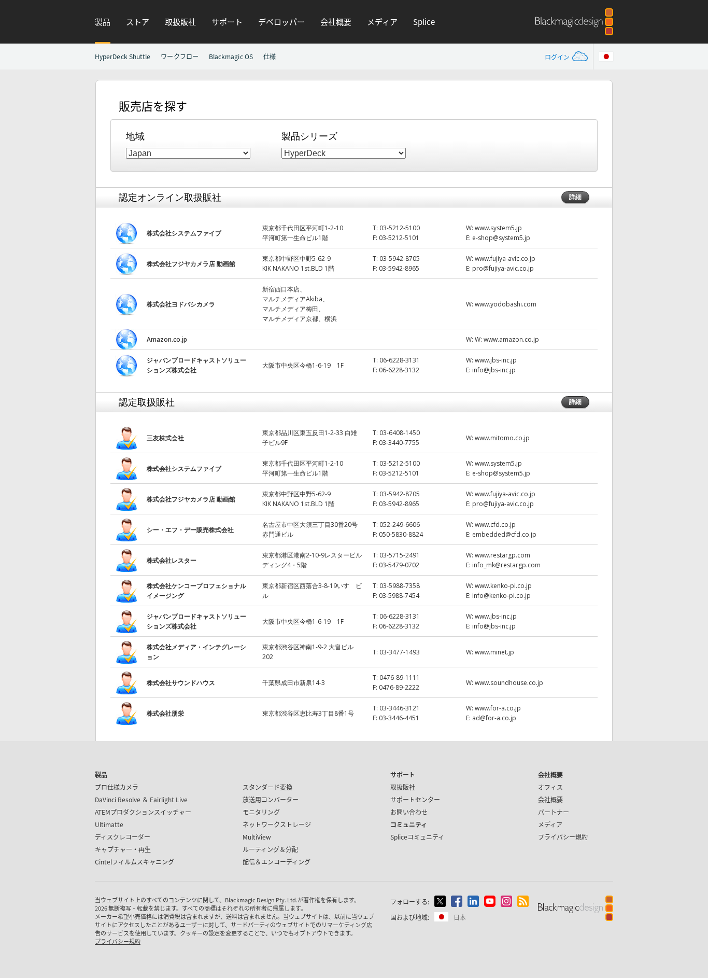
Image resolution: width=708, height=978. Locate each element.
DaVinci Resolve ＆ (141, 799)
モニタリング (261, 811)
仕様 (269, 56)
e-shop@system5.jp (501, 237)
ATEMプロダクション (143, 811)
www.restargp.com (502, 555)
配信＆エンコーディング (276, 861)
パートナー (553, 811)
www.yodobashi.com (505, 304)
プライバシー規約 (563, 836)
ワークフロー (179, 56)
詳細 (575, 196)
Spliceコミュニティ (417, 836)
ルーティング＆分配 (270, 849)
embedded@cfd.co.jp (504, 534)
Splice (424, 21)
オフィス (550, 787)
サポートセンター (415, 799)
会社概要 (335, 21)
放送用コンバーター (271, 799)
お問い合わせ (409, 811)
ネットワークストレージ (277, 824)
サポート (227, 21)
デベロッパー (281, 21)
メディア (382, 21)
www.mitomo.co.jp (502, 438)
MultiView (257, 836)
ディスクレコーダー (122, 836)
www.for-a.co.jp (498, 708)
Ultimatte (109, 824)
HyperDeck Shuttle (122, 56)
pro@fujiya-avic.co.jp (503, 268)
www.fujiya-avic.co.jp (505, 258)
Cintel (134, 861)
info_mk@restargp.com (506, 565)
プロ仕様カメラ (116, 787)
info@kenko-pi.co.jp (501, 595)
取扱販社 (180, 21)
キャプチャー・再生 (123, 849)
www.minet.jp (494, 652)
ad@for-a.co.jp (494, 718)
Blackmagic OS (231, 56)
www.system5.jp (498, 227)
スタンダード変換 (267, 787)
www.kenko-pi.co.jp (503, 585)
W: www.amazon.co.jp (507, 339)
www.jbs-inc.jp (496, 360)
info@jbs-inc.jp (494, 370)
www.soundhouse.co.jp (509, 682)
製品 (102, 21)
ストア (137, 21)
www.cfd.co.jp (495, 524)
